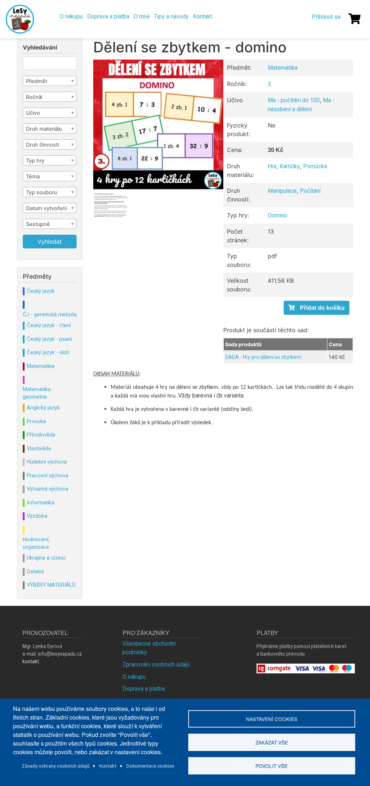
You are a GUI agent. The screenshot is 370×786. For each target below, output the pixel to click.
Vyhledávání (40, 47)
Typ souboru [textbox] (41, 192)
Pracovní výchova (47, 475)
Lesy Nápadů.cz (21, 19)
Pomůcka (315, 166)
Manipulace (282, 190)
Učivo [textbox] (33, 113)
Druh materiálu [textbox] (44, 129)
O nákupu (71, 16)
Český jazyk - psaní (49, 339)
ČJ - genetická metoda (50, 314)
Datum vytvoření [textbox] (46, 208)
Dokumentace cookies (150, 766)
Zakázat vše (271, 742)
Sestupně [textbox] (38, 224)
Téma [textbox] (33, 176)
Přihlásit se (326, 16)
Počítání (310, 190)
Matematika (282, 67)
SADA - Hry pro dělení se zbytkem (263, 357)
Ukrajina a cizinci (46, 558)
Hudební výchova (47, 462)
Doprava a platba (108, 16)
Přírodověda (41, 434)
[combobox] (50, 81)
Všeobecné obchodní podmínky (149, 648)
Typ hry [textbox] (35, 160)
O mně (142, 16)
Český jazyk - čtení (49, 325)
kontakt (30, 661)
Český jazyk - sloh (48, 352)
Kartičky (290, 166)
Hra (272, 166)
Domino (277, 215)
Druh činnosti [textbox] (42, 145)
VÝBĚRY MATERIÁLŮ (51, 585)
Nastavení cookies (271, 718)
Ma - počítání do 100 (294, 100)
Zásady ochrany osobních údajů (56, 766)
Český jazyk (41, 291)
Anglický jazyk (43, 407)
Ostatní (35, 571)
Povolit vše (271, 765)
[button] (158, 124)
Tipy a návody (171, 16)
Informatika (40, 502)
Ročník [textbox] (34, 97)
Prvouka (36, 421)
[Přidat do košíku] (316, 308)
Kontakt (202, 16)
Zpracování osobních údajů (156, 664)
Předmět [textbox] (36, 81)
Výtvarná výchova (47, 489)
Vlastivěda (39, 448)
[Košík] (354, 18)
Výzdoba (37, 516)
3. (270, 84)
